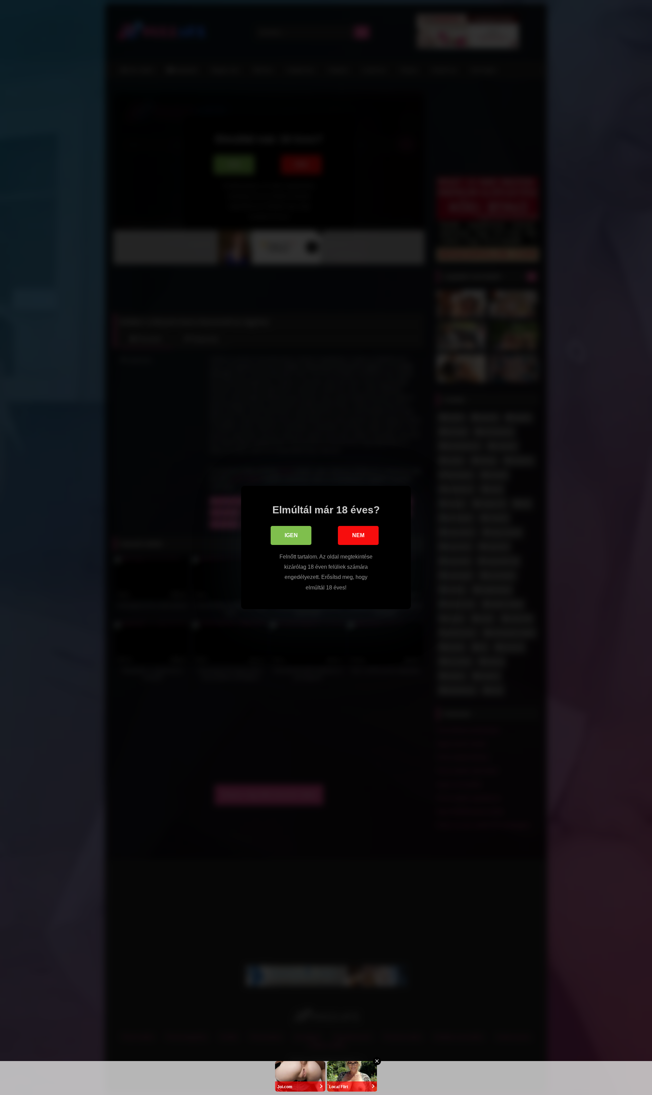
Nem (358, 535)
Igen (291, 535)
